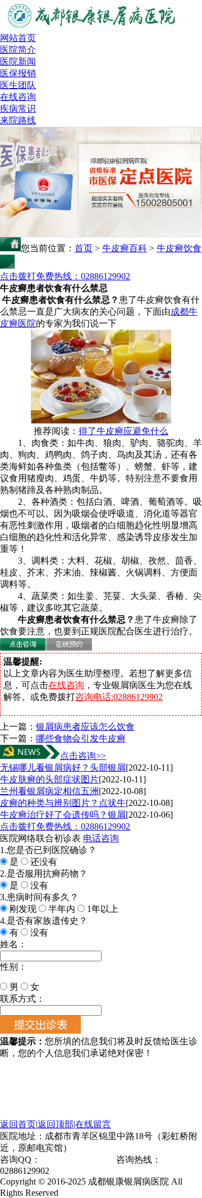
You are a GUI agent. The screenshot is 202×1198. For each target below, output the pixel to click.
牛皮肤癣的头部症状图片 (49, 779)
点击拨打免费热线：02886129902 (65, 276)
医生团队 (18, 85)
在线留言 (93, 1124)
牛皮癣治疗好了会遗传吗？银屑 (63, 814)
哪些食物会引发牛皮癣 (81, 738)
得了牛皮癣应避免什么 (123, 431)
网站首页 (18, 38)
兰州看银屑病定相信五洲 (49, 791)
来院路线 (18, 120)
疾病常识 (18, 108)
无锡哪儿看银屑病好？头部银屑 (63, 767)
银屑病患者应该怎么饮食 (85, 726)
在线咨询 (18, 97)
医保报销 (18, 73)
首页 (84, 248)
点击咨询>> (83, 756)
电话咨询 (101, 838)
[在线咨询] (23, 647)
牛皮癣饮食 (179, 248)
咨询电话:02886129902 (119, 697)
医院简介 (18, 49)
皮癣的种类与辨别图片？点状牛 (63, 803)
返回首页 (18, 1124)
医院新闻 (18, 61)
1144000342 (62, 1159)
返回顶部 (56, 1124)
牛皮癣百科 (124, 248)
